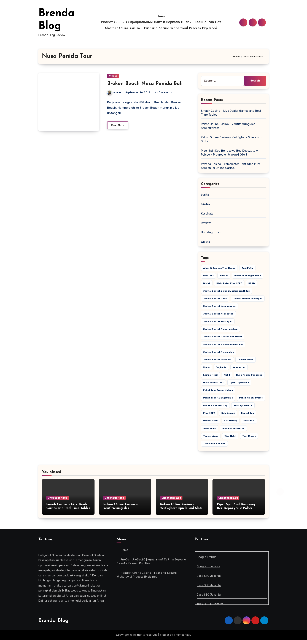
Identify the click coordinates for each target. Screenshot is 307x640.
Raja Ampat (228, 413)
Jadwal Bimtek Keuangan (217, 321)
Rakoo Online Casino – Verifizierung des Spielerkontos (120, 508)
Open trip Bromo (239, 382)
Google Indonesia (208, 566)
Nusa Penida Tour (213, 382)
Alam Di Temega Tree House (219, 268)
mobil (227, 375)
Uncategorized (211, 232)
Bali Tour (208, 275)
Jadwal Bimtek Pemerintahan (220, 329)
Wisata (113, 75)
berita (205, 194)
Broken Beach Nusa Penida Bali (145, 83)
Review (206, 223)
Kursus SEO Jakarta (210, 604)
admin (117, 92)
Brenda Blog (53, 620)
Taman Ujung (210, 436)
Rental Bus (247, 413)
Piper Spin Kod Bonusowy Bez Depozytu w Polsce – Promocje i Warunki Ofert (236, 508)
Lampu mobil (210, 375)
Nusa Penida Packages (249, 375)
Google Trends (206, 557)
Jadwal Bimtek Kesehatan (218, 314)
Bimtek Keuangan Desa (247, 275)
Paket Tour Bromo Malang (218, 390)
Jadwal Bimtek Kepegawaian (219, 306)
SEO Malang (230, 420)
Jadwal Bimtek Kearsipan (247, 298)
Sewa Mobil (209, 428)
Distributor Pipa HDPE (229, 283)
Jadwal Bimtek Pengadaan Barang (223, 344)
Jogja (206, 367)
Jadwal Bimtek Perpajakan (218, 352)
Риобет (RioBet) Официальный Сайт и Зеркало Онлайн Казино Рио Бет (161, 22)
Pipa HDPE (209, 413)
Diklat (206, 283)
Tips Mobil (230, 436)
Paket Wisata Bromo (251, 398)
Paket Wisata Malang (215, 405)
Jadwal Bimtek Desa (215, 298)
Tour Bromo (249, 436)
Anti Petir (247, 268)
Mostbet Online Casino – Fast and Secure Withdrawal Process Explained (161, 28)
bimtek (205, 204)
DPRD (251, 283)
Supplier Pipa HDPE (233, 428)
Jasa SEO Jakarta (209, 575)
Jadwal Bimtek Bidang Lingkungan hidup (226, 291)
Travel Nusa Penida (214, 443)
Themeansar (182, 634)
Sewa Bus (249, 420)
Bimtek (224, 275)
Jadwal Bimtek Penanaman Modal (222, 336)
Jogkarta (221, 367)
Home (161, 16)
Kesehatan (208, 213)
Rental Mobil (210, 420)
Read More (117, 125)
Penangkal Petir (243, 405)
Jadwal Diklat (245, 359)
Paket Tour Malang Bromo (218, 398)
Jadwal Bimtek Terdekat (217, 359)
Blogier (164, 634)
